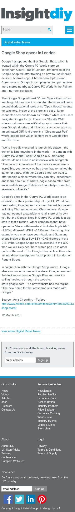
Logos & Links (46, 424)
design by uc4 (51, 508)
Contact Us (8, 409)
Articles (6, 398)
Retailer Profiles (47, 394)
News (4, 390)
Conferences (9, 457)
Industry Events (47, 420)
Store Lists (44, 428)
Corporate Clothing (49, 413)
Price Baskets (46, 409)
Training (6, 453)
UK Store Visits (10, 449)
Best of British (46, 402)
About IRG (7, 445)
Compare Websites (12, 461)
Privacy (42, 445)
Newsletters (45, 390)
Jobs (4, 402)
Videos (5, 394)
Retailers (6, 405)
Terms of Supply (47, 453)
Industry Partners (48, 405)
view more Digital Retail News (20, 331)
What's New (45, 417)
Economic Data (47, 398)
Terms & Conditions (49, 449)
